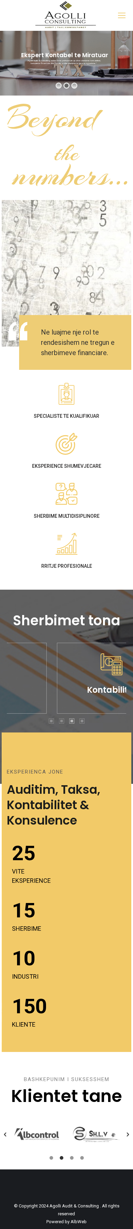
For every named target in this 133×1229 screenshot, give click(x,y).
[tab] (51, 720)
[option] (36, 1134)
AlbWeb (79, 1221)
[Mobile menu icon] (121, 15)
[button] (5, 1134)
